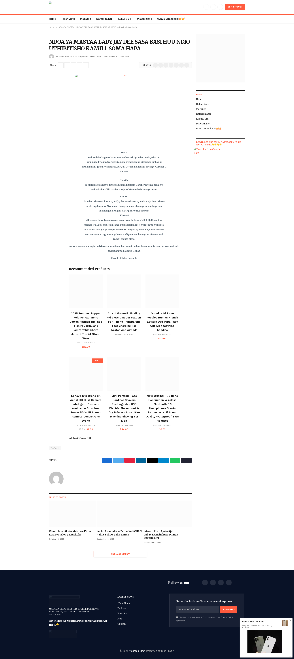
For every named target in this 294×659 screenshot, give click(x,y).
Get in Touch (235, 7)
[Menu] (243, 18)
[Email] (52, 114)
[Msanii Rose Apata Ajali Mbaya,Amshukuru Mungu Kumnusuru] (168, 514)
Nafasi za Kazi (104, 18)
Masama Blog (137, 650)
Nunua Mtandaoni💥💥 (171, 18)
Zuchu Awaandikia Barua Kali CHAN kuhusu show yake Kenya (119, 533)
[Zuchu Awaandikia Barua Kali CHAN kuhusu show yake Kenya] (120, 514)
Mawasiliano (144, 18)
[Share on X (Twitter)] (67, 65)
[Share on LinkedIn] (79, 65)
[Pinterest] (52, 107)
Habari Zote (68, 18)
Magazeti (85, 18)
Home (52, 18)
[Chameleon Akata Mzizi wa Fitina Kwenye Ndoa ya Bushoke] (72, 514)
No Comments (110, 56)
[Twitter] (52, 91)
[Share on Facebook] (61, 65)
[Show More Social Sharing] (86, 65)
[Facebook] (52, 83)
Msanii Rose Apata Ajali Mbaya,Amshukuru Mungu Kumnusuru (161, 534)
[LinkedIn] (52, 99)
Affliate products (86, 342)
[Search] (240, 18)
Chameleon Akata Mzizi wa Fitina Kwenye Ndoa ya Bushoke (70, 533)
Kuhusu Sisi (125, 18)
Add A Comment (120, 554)
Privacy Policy (227, 617)
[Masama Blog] (63, 7)
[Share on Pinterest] (73, 65)
